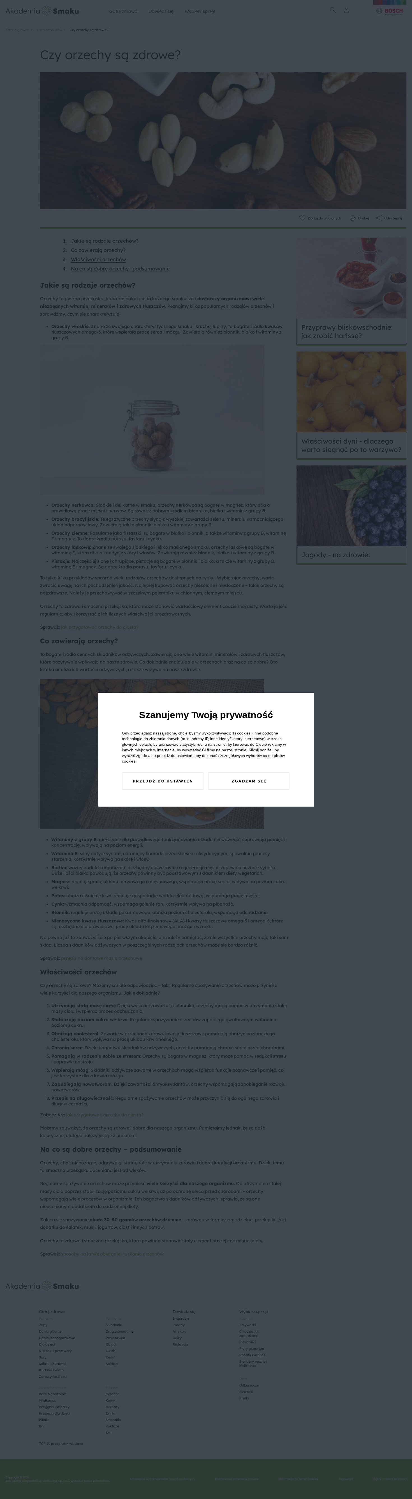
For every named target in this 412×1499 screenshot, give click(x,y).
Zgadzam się (249, 781)
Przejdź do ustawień (163, 781)
